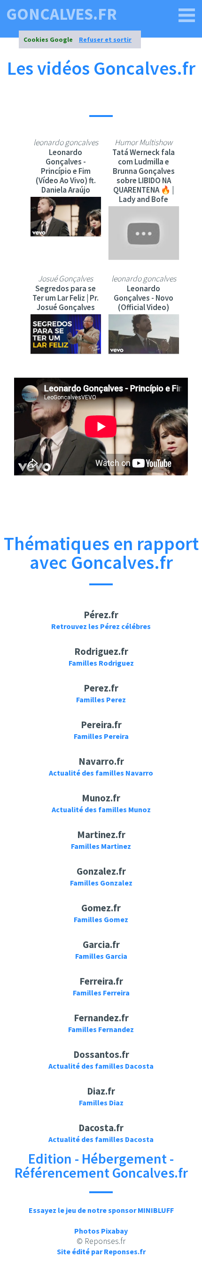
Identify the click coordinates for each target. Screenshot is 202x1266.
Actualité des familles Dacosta (101, 1066)
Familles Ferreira (101, 992)
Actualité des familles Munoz (101, 809)
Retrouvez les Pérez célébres (101, 626)
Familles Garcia (101, 956)
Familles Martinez (101, 846)
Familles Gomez (101, 919)
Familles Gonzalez (101, 882)
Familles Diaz (101, 1102)
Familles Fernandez (101, 1029)
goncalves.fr (61, 14)
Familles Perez (101, 699)
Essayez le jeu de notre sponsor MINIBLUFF (101, 1210)
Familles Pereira (101, 736)
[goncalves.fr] (187, 15)
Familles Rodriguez (101, 663)
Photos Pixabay (101, 1230)
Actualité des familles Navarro (101, 772)
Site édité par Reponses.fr (101, 1251)
